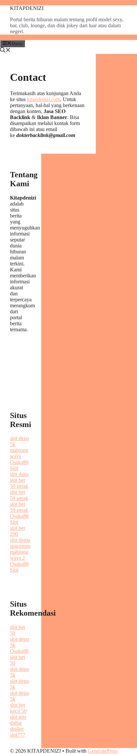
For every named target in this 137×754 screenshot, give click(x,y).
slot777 (17, 735)
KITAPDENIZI (27, 8)
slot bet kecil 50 (18, 708)
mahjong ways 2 (19, 555)
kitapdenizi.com (43, 99)
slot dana (19, 474)
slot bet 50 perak (19, 483)
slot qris (18, 717)
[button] (5, 51)
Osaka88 (19, 651)
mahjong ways (19, 453)
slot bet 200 (17, 531)
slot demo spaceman (20, 543)
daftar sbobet (17, 726)
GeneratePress (103, 751)
